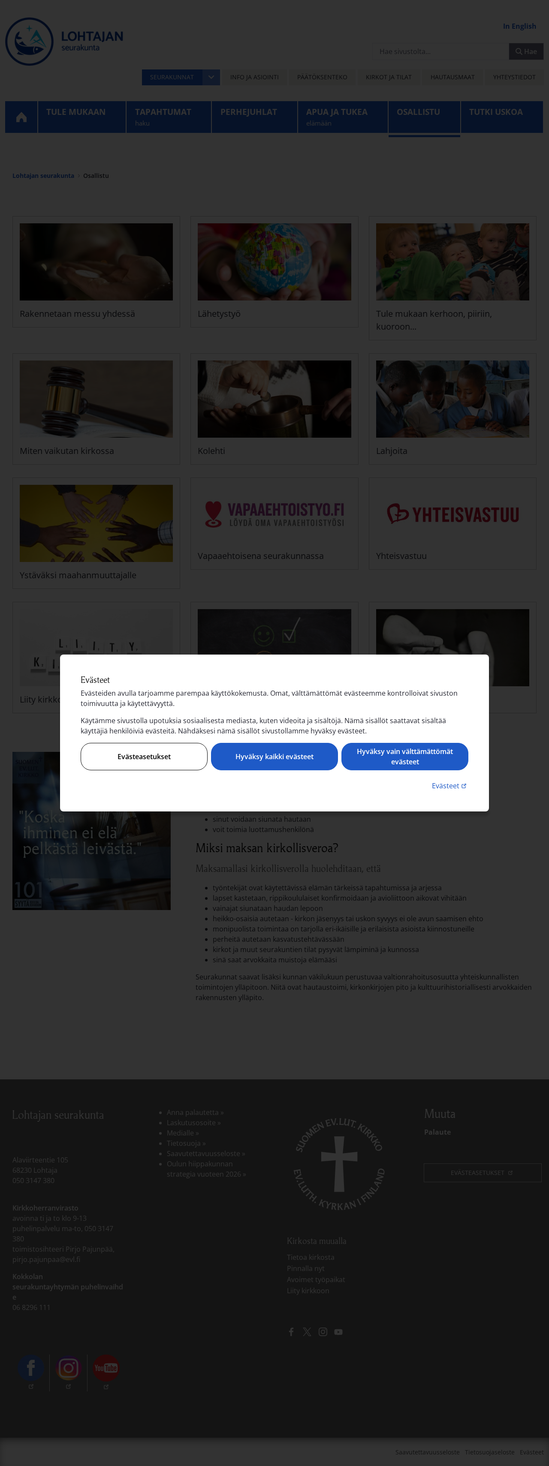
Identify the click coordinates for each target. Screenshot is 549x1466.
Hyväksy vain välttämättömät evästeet (405, 756)
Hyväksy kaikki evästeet (274, 756)
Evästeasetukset (144, 756)
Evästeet (450, 785)
